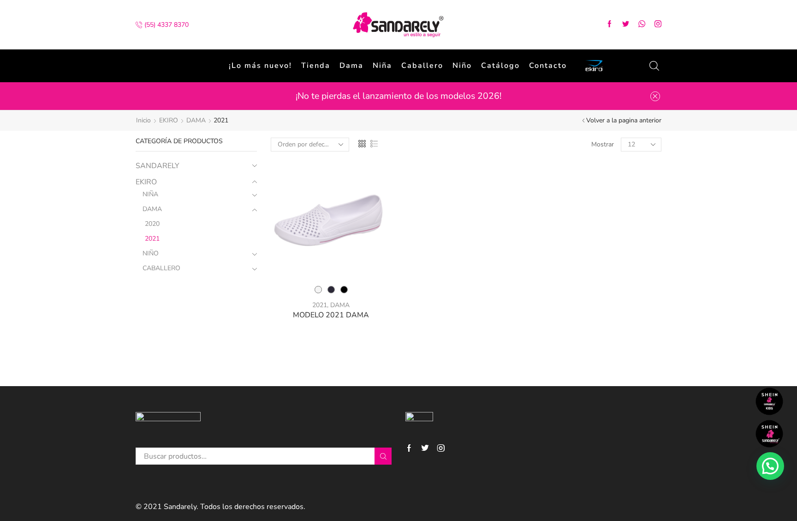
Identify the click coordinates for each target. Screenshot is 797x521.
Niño (462, 66)
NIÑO (151, 253)
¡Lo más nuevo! (260, 66)
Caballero (422, 66)
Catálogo (500, 66)
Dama (351, 66)
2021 (319, 305)
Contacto (548, 66)
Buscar (383, 456)
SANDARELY (157, 166)
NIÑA (150, 194)
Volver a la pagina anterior (623, 120)
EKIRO (168, 120)
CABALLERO (161, 268)
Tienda (315, 66)
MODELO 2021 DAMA (331, 315)
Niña (382, 66)
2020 (152, 223)
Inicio (143, 120)
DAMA (196, 120)
